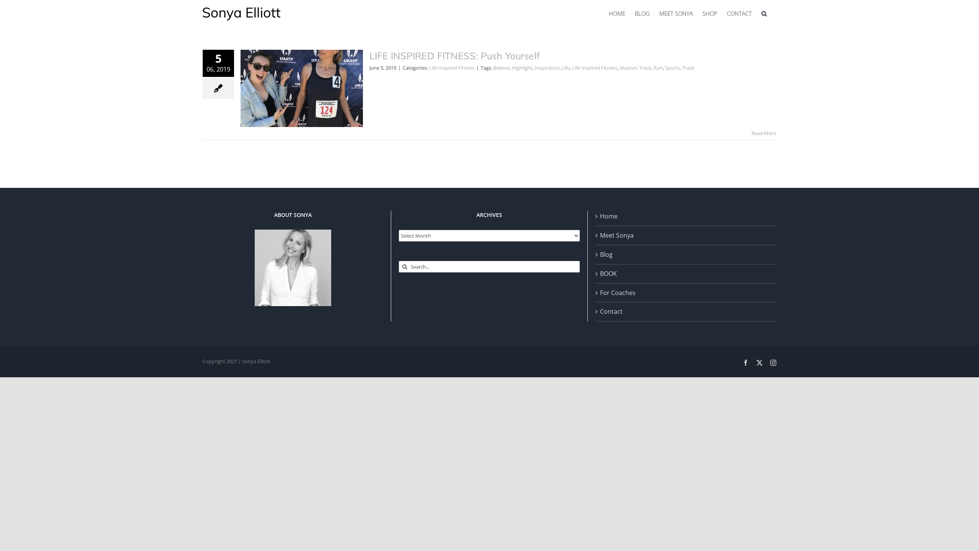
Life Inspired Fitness (451, 67)
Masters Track (635, 67)
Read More (763, 133)
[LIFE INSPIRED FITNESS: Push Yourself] (302, 88)
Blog (606, 254)
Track (688, 67)
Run (658, 67)
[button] (764, 13)
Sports (672, 67)
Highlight (522, 67)
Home (609, 216)
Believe (501, 67)
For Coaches (618, 293)
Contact (611, 311)
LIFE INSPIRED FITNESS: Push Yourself (454, 56)
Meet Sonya (617, 235)
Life (566, 67)
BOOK (608, 273)
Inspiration (547, 67)
